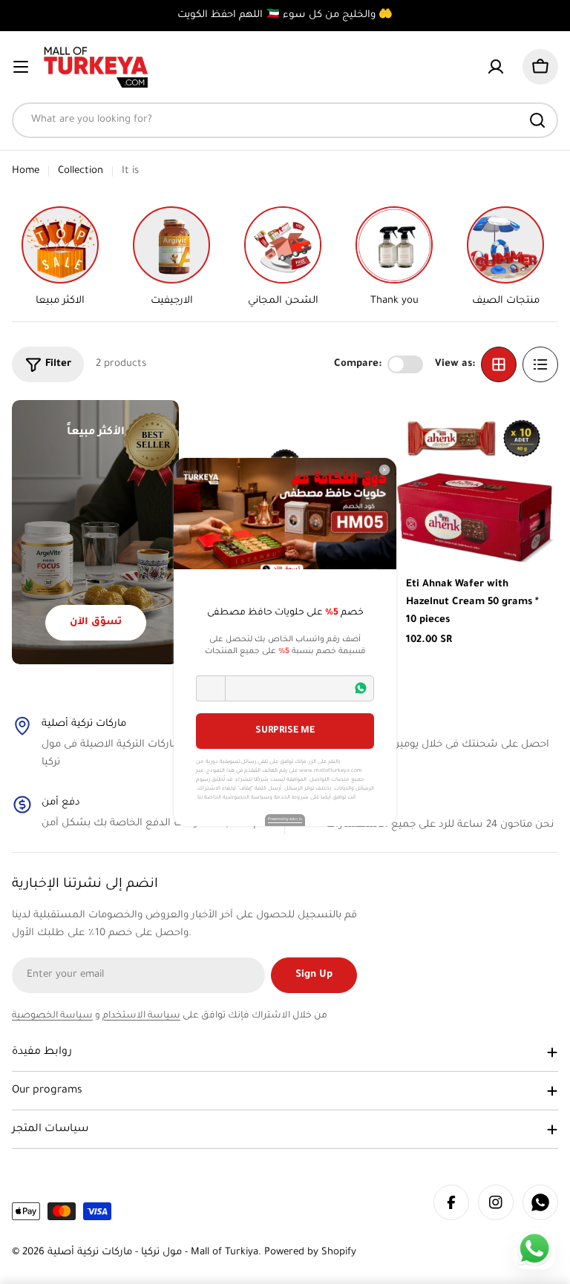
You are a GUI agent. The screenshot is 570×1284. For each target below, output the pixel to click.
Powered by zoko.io (285, 819)
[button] (211, 688)
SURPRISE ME (285, 731)
